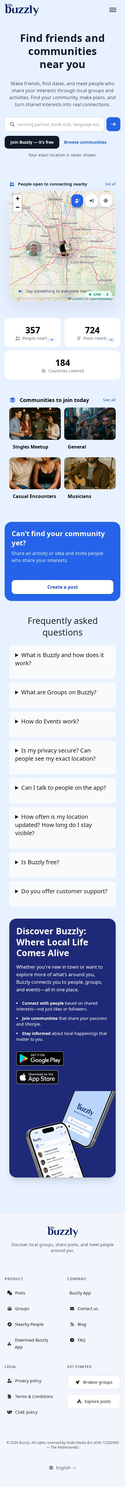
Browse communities (85, 142)
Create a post (62, 587)
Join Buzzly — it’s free (31, 142)
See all (110, 184)
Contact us (88, 1308)
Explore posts (98, 1401)
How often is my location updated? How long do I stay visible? (53, 825)
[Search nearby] (113, 124)
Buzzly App (80, 1293)
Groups (22, 1308)
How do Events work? (50, 721)
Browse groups (97, 1382)
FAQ (81, 1340)
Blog (82, 1324)
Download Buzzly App (31, 1343)
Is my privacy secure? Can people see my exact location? (55, 754)
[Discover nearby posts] (111, 339)
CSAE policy (26, 1412)
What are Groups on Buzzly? (59, 692)
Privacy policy (28, 1380)
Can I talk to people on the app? (63, 787)
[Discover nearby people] (51, 339)
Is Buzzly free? (40, 862)
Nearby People (29, 1324)
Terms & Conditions (34, 1396)
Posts (20, 1293)
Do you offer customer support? (64, 891)
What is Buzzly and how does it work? (59, 659)
